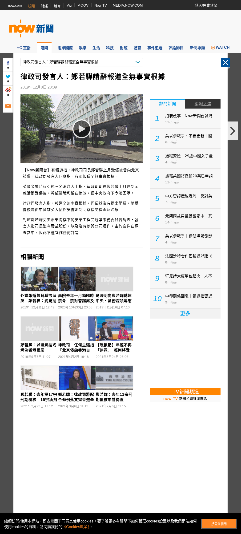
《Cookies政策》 (75, 527)
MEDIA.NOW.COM (128, 5)
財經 (44, 6)
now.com (15, 5)
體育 (57, 6)
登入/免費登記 (206, 5)
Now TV (100, 5)
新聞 (31, 6)
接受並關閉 (219, 524)
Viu (69, 5)
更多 (185, 313)
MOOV (82, 5)
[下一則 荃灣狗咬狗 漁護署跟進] (233, 130)
